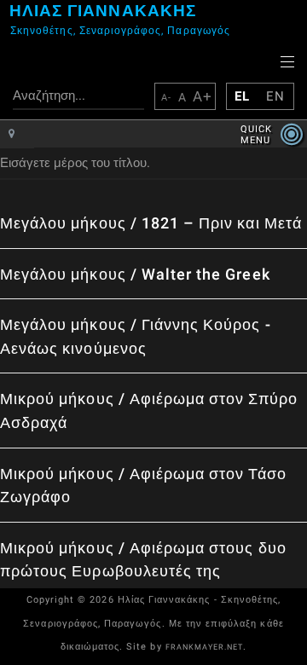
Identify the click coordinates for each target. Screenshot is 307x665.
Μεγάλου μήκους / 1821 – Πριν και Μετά (151, 223)
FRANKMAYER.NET (204, 647)
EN (275, 96)
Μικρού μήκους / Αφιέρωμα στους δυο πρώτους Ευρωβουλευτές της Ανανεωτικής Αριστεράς (143, 571)
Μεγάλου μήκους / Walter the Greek (135, 274)
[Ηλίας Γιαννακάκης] (5, 25)
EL (242, 96)
